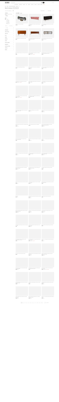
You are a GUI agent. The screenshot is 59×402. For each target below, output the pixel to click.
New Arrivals (16, 4)
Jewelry (29, 4)
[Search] (13, 10)
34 (45, 302)
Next (47, 302)
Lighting (24, 4)
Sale (44, 4)
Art (26, 4)
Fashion (35, 4)
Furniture (20, 4)
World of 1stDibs (40, 4)
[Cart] (53, 2)
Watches (32, 4)
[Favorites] (52, 2)
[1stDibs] (7, 2)
